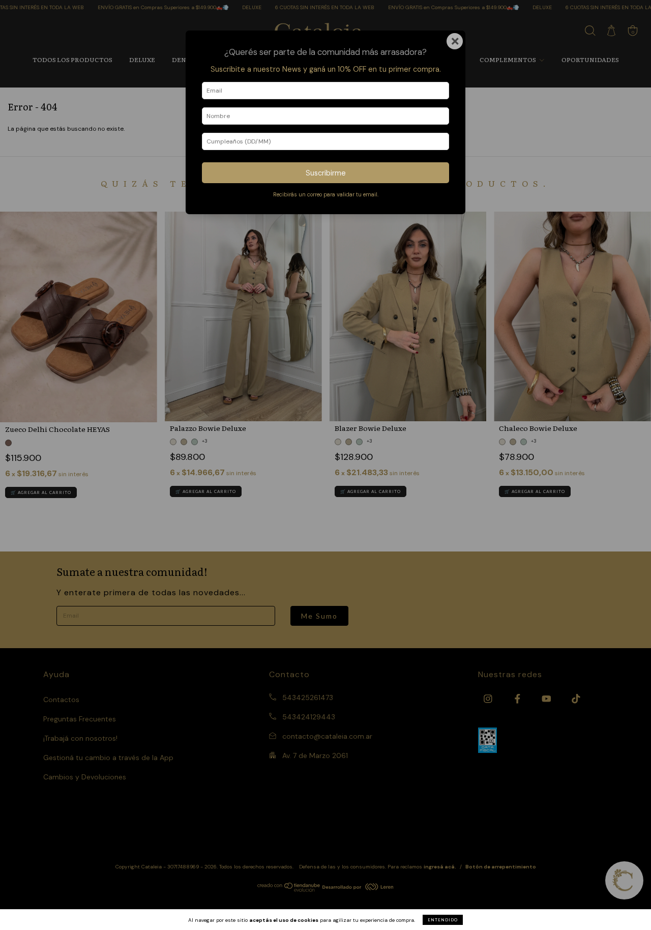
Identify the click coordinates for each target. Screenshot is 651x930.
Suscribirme (326, 173)
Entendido (443, 919)
